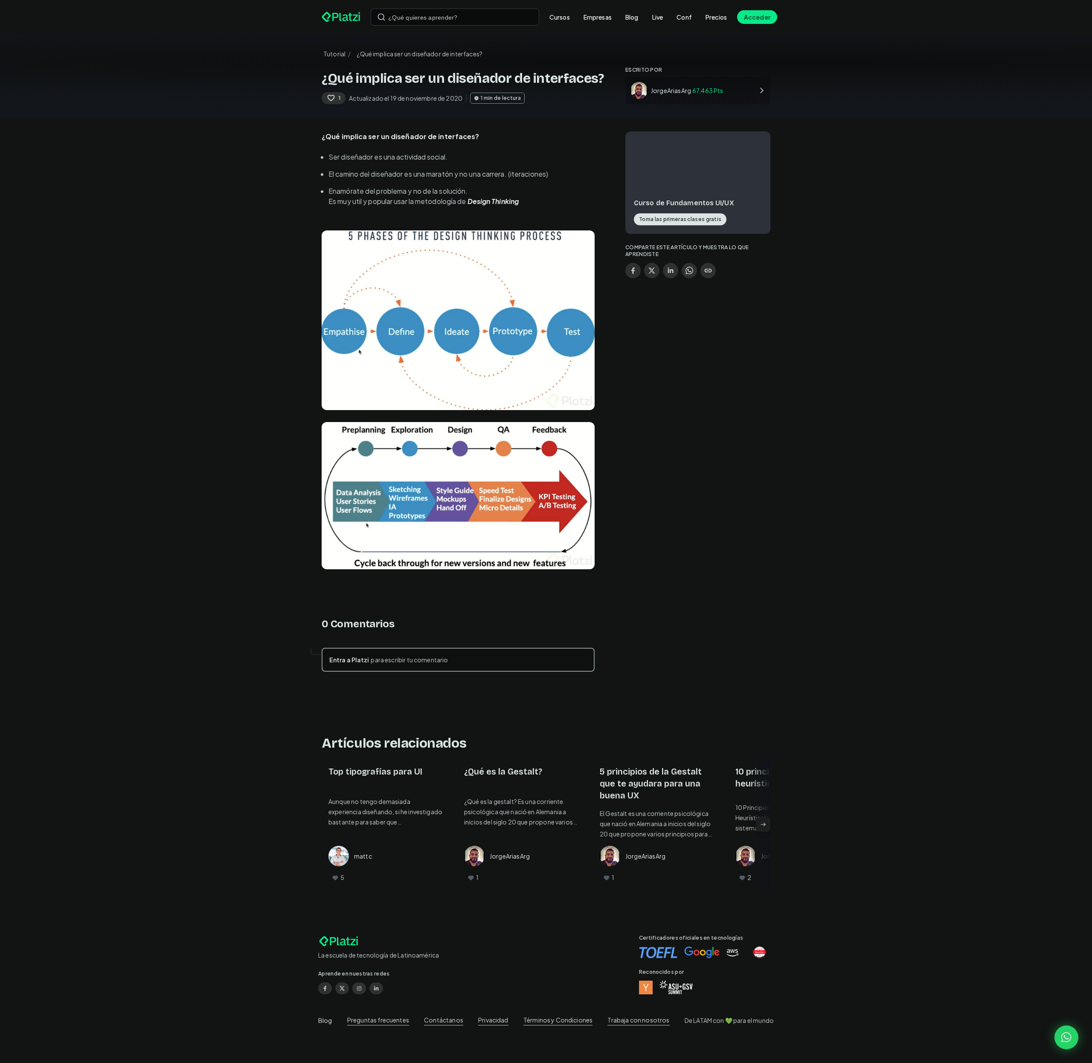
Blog (632, 17)
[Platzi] (341, 17)
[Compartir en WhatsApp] (689, 270)
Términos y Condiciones (557, 1020)
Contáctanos (443, 1020)
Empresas (598, 17)
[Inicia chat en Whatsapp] (1066, 1037)
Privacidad (493, 1020)
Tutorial (334, 54)
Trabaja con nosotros (638, 1020)
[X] (342, 988)
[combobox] (455, 17)
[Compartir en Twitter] (651, 270)
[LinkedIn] (376, 988)
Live (657, 17)
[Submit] (381, 17)
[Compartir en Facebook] (633, 270)
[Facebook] (325, 988)
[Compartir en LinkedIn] (670, 270)
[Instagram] (359, 988)
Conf (684, 17)
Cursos (559, 17)
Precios (716, 17)
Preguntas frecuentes (378, 1020)
